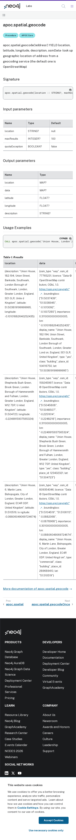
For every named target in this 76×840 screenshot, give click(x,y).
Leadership (50, 745)
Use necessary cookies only (46, 830)
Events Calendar (16, 745)
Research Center (16, 733)
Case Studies (13, 739)
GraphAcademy (53, 687)
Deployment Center (18, 680)
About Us (49, 715)
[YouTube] (19, 773)
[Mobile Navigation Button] (72, 6)
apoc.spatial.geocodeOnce (51, 604)
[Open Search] (64, 6)
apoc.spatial (15, 604)
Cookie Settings (27, 807)
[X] (13, 773)
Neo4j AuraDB (14, 663)
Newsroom (50, 721)
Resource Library (16, 715)
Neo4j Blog (12, 721)
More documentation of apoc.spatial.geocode (35, 588)
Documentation (53, 657)
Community (50, 675)
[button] (64, 6)
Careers (48, 733)
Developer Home (54, 651)
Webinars (11, 757)
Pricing (10, 698)
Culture (47, 739)
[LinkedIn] (6, 773)
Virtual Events (52, 681)
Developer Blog (53, 669)
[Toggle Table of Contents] (4, 15)
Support (48, 751)
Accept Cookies (53, 820)
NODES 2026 (14, 751)
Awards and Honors (56, 727)
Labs (29, 5)
